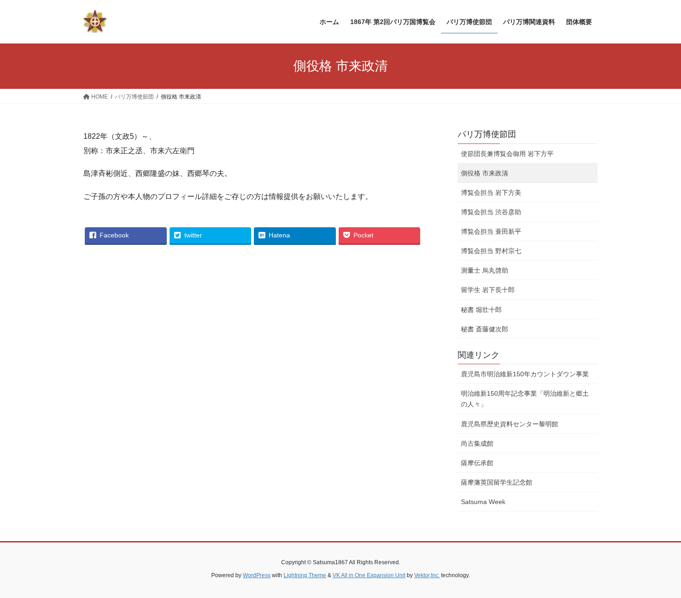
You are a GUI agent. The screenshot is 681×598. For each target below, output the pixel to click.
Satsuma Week (483, 501)
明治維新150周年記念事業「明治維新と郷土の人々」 (525, 399)
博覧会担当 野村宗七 (491, 251)
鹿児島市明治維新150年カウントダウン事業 (525, 374)
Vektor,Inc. (427, 575)
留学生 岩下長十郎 (488, 289)
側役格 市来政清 (484, 173)
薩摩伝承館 (477, 463)
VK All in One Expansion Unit (369, 575)
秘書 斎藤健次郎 (484, 329)
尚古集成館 (477, 443)
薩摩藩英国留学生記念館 (496, 482)
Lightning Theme (305, 575)
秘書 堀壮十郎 (481, 309)
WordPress (257, 575)
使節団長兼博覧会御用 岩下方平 (507, 153)
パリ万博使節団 (487, 134)
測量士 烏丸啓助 (484, 270)
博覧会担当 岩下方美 (491, 192)
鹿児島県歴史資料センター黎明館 (509, 424)
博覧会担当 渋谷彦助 (491, 212)
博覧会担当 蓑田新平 (491, 231)
